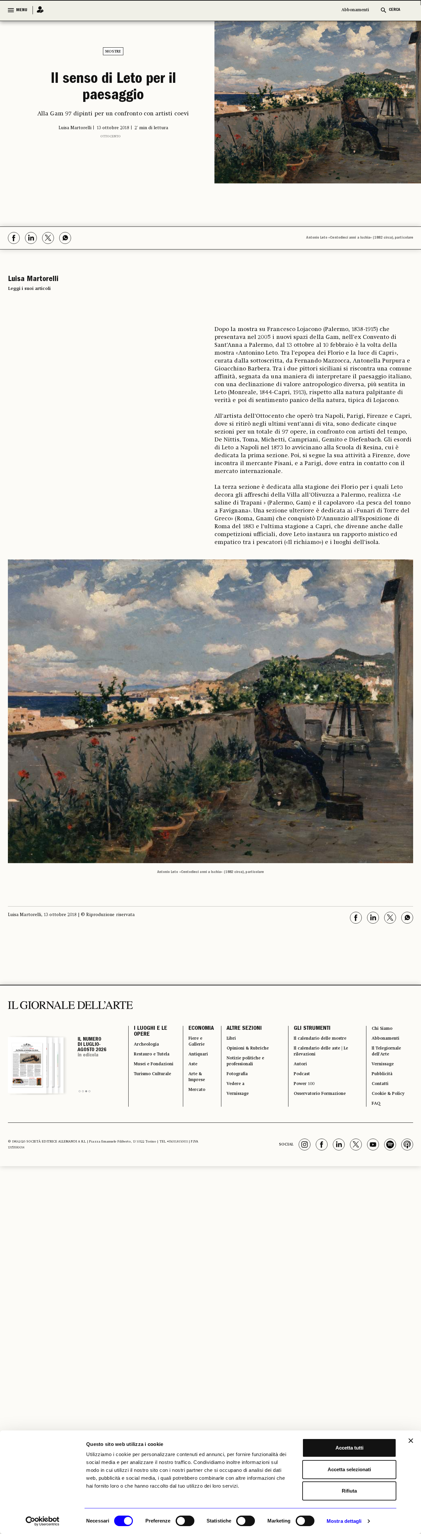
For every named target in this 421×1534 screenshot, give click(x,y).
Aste (186, 1073)
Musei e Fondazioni (148, 1085)
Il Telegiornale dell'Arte (388, 1057)
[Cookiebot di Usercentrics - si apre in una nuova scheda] (42, 1521)
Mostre (113, 52)
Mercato (191, 1104)
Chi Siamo (381, 1029)
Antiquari (193, 1061)
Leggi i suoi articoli (29, 288)
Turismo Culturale (146, 1104)
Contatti (379, 1096)
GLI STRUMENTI (306, 1030)
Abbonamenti (355, 10)
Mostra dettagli (344, 1521)
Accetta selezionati (349, 1469)
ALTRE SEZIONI (237, 1030)
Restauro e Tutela (147, 1065)
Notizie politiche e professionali (243, 1069)
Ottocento (110, 145)
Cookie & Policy (389, 1108)
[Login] (38, 10)
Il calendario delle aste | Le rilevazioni (319, 1057)
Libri (225, 1041)
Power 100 (301, 1096)
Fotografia (233, 1085)
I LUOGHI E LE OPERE (150, 1034)
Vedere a (231, 1096)
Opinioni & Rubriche (246, 1053)
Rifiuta (349, 1491)
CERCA (394, 10)
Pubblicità (382, 1085)
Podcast (298, 1085)
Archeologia (150, 1049)
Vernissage (234, 1108)
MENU (21, 10)
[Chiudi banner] (411, 1440)
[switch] (185, 1521)
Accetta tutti (349, 1448)
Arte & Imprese (191, 1089)
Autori (296, 1073)
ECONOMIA (193, 1030)
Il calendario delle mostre (322, 1041)
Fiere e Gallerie (191, 1045)
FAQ (374, 1120)
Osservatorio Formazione (321, 1108)
